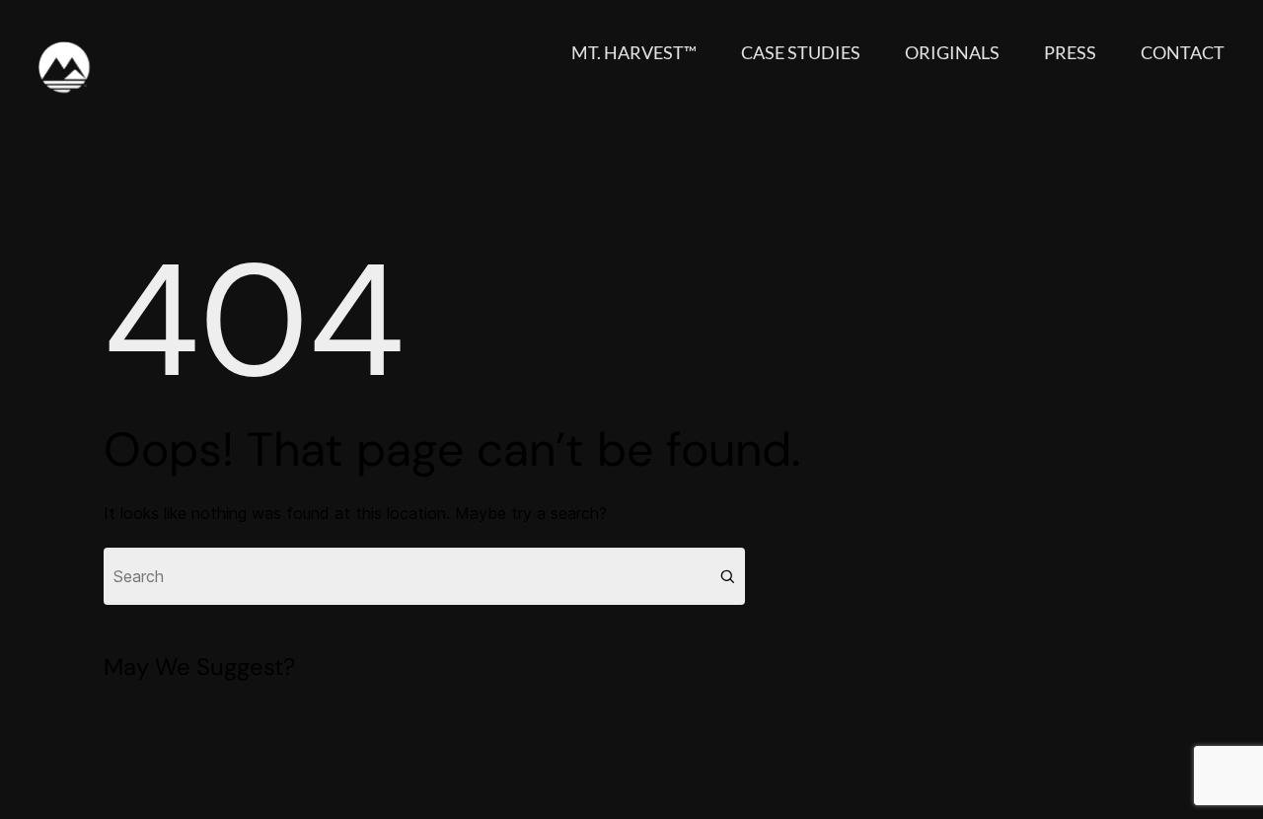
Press (1070, 52)
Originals (952, 52)
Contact (1183, 52)
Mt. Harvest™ (634, 52)
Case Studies (800, 52)
